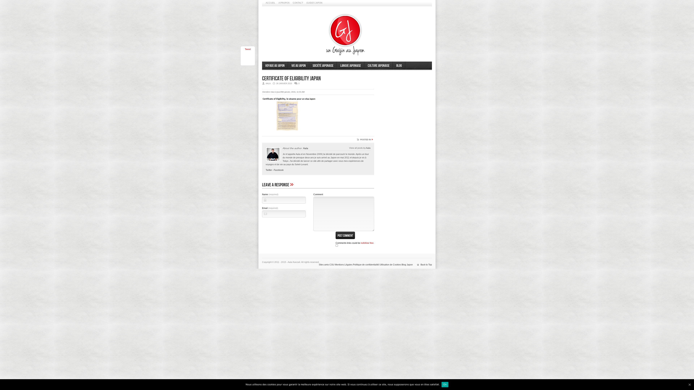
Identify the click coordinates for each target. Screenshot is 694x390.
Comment (318, 194)
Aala (305, 148)
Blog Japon (407, 264)
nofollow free (367, 243)
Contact (298, 3)
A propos (284, 3)
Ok (445, 384)
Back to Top (426, 264)
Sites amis (324, 264)
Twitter (269, 170)
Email (270, 208)
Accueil (270, 3)
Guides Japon (314, 3)
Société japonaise (323, 66)
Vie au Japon (299, 66)
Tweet (248, 49)
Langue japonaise (350, 66)
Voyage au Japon (275, 66)
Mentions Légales (343, 264)
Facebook (279, 170)
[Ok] (689, 384)
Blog (399, 66)
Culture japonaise (378, 66)
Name (270, 194)
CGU (331, 264)
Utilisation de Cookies (390, 264)
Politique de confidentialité (366, 264)
